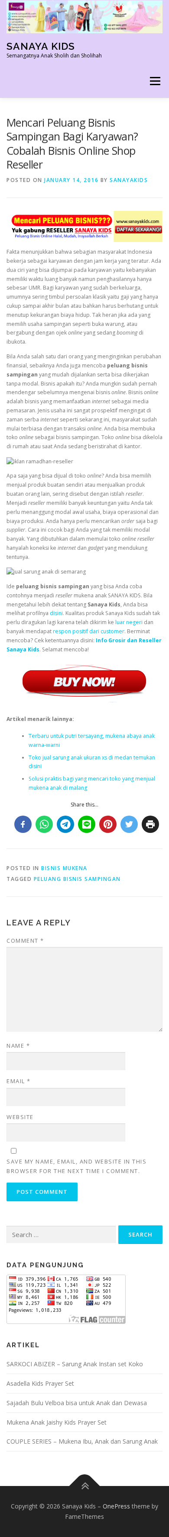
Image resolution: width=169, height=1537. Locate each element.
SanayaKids (129, 180)
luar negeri (129, 622)
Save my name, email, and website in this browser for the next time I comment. (76, 1166)
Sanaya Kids (40, 46)
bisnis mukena (64, 868)
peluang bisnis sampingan (77, 879)
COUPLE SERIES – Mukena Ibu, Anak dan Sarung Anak (82, 1441)
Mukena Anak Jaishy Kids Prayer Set (56, 1422)
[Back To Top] (84, 1486)
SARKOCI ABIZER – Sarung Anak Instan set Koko (74, 1364)
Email (18, 1081)
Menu (154, 81)
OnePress (116, 1506)
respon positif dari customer (88, 631)
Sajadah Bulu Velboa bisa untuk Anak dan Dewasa (76, 1403)
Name (18, 1045)
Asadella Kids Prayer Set (40, 1383)
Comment (25, 940)
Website (20, 1117)
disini (56, 613)
